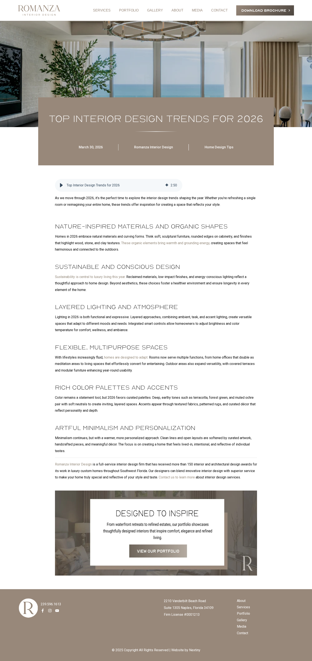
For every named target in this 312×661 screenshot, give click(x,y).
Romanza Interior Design (153, 147)
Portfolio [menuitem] (243, 613)
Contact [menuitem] (242, 633)
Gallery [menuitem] (242, 620)
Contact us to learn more (177, 477)
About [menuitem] (241, 601)
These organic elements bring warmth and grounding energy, (165, 243)
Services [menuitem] (243, 607)
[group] (118, 185)
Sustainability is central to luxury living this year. (90, 277)
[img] (167, 185)
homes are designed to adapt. (126, 357)
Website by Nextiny (185, 650)
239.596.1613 (51, 604)
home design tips (219, 147)
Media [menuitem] (241, 626)
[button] (61, 185)
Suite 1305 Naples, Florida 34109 (189, 608)
